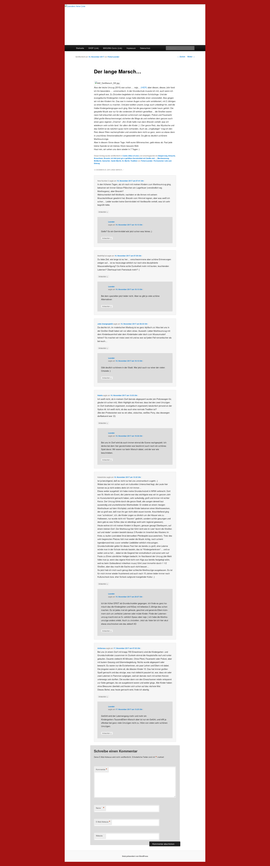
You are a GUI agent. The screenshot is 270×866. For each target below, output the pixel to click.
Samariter (106, 161)
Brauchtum (98, 158)
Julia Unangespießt (105, 324)
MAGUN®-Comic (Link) (112, 48)
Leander (111, 221)
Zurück (181, 56)
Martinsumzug (163, 158)
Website (99, 835)
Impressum (131, 48)
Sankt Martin (116, 161)
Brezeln (107, 158)
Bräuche (171, 155)
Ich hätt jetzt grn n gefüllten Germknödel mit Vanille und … (134, 158)
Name (100, 808)
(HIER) (144, 87)
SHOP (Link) (93, 48)
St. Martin (126, 161)
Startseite (80, 48)
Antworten (103, 211)
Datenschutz (145, 48)
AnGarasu (101, 648)
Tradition (133, 161)
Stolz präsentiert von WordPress (135, 856)
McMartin (97, 161)
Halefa (100, 395)
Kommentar (101, 769)
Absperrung (162, 155)
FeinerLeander (113, 56)
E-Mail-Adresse (103, 822)
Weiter (191, 56)
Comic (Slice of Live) (130, 155)
